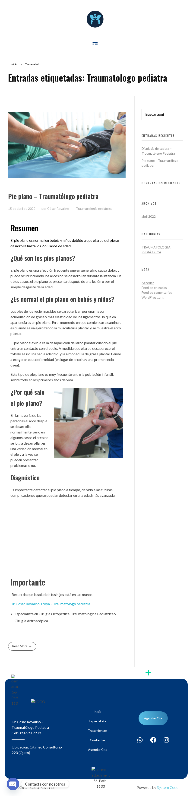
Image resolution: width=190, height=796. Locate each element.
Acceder (148, 283)
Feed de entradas (154, 288)
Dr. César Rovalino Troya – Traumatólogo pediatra (50, 604)
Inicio (14, 64)
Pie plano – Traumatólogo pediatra (53, 196)
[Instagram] (166, 740)
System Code (167, 787)
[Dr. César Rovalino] (95, 19)
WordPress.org (153, 297)
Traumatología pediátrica (94, 208)
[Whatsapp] (140, 740)
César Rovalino (58, 208)
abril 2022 (149, 216)
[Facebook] (153, 740)
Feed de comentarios (157, 292)
